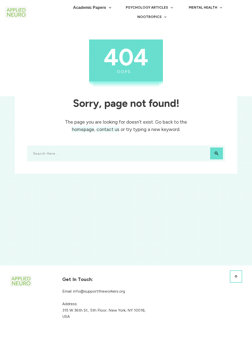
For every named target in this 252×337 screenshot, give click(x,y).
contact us (107, 129)
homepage (83, 129)
